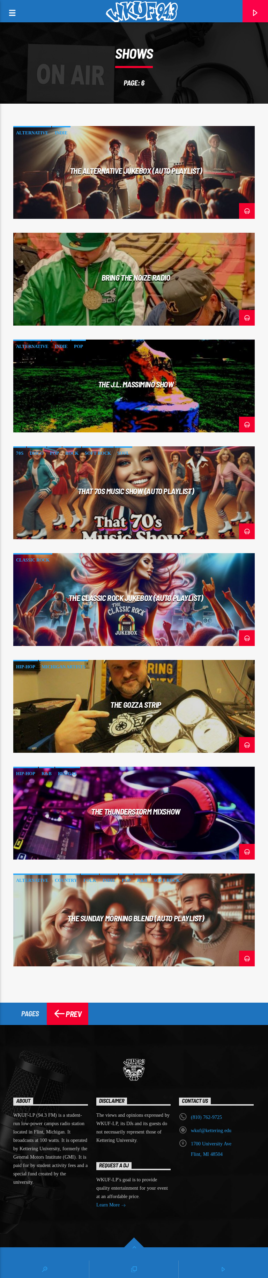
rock (72, 453)
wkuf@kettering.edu (211, 1130)
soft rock (98, 453)
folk (89, 880)
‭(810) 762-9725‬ (206, 1117)
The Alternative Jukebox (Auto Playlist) (136, 170)
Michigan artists (63, 666)
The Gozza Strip (135, 704)
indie (61, 132)
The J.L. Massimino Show (136, 384)
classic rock (33, 560)
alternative (32, 132)
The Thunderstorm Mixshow (135, 811)
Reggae (67, 773)
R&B (47, 773)
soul (123, 453)
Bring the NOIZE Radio (136, 277)
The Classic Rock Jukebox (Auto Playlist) (135, 597)
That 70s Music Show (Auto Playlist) (136, 491)
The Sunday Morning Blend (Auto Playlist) (135, 918)
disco (37, 453)
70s (19, 453)
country (66, 880)
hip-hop (25, 666)
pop (78, 346)
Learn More (108, 1205)
